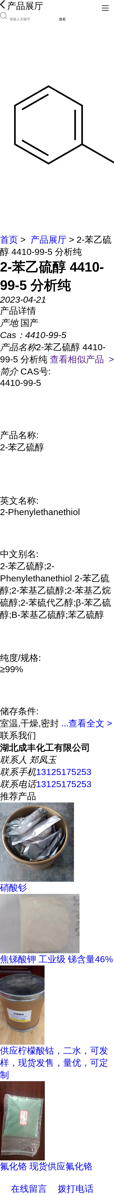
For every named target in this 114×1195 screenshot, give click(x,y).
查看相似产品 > (82, 359)
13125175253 (63, 772)
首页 (9, 240)
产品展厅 (48, 240)
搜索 (62, 19)
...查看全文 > (86, 723)
